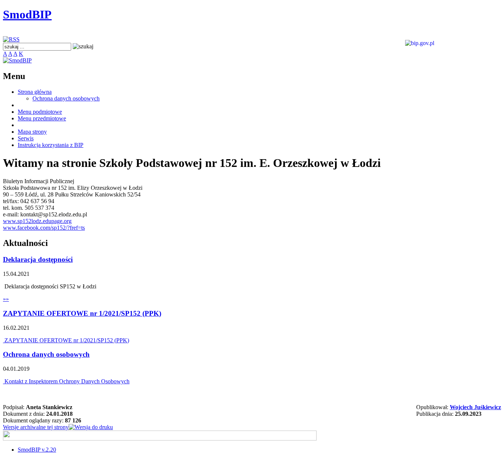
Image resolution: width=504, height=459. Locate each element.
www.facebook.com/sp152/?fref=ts (44, 228)
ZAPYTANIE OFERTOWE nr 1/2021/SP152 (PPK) (82, 313)
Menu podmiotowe (40, 112)
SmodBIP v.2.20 (37, 449)
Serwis (26, 138)
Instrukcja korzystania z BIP (50, 145)
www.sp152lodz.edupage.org (37, 221)
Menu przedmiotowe (42, 118)
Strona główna (35, 92)
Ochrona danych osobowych (66, 98)
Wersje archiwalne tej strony (36, 427)
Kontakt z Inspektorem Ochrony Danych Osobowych (66, 381)
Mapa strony (32, 132)
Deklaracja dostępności (38, 259)
